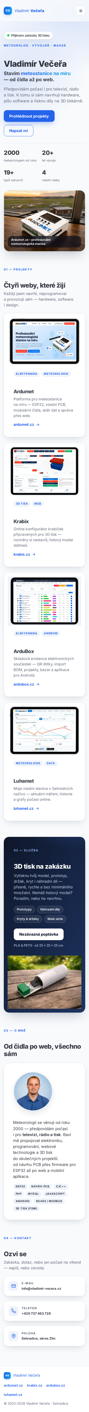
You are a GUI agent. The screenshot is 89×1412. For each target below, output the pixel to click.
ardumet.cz (24, 424)
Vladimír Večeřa (22, 1375)
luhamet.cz (24, 808)
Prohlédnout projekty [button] (29, 116)
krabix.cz (22, 554)
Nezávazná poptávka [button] (38, 934)
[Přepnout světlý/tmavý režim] (80, 10)
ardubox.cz (24, 684)
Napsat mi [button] (18, 130)
